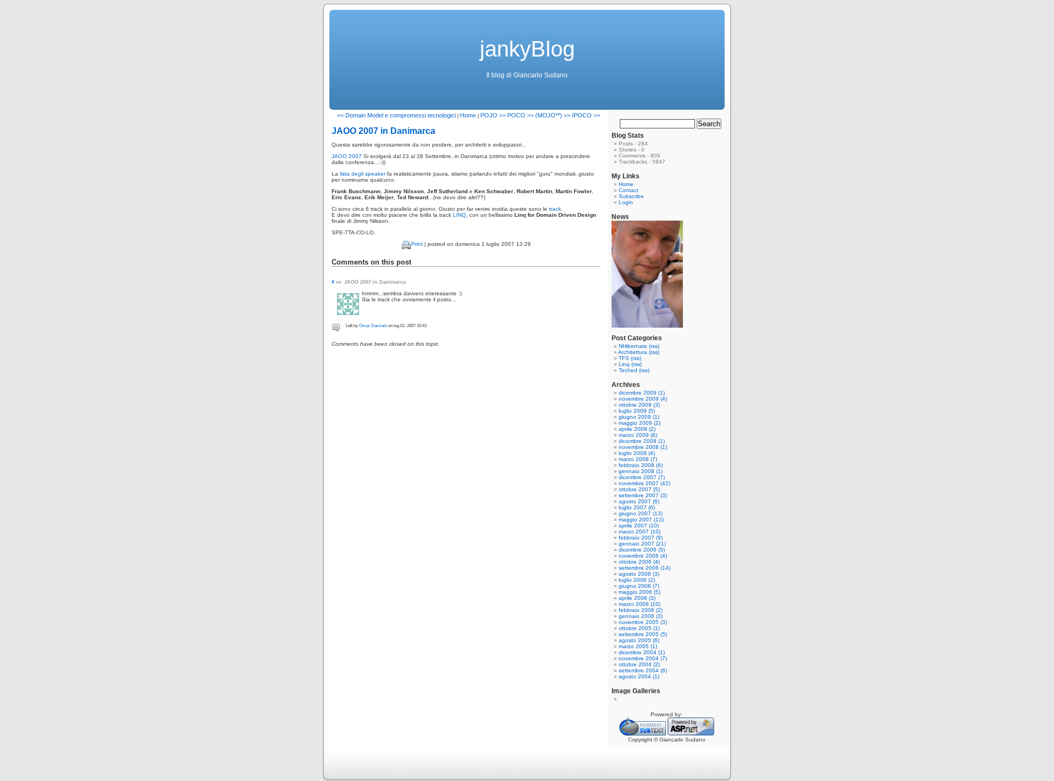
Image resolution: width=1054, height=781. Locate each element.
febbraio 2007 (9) (641, 538)
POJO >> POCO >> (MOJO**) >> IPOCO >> (540, 115)
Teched (628, 370)
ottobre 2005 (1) (639, 628)
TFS (624, 358)
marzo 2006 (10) (639, 604)
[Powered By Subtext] (642, 734)
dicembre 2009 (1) (642, 393)
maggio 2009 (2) (639, 423)
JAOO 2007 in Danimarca (383, 131)
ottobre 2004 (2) (639, 664)
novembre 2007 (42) (644, 483)
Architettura (632, 352)
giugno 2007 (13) (641, 513)
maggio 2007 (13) (641, 519)
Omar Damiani (373, 325)
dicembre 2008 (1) (642, 441)
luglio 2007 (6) (637, 507)
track (555, 209)
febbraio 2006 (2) (641, 610)
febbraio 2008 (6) (641, 465)
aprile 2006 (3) (637, 598)
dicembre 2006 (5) (642, 550)
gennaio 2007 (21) (642, 544)
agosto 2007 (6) (639, 501)
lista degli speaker (362, 174)
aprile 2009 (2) (637, 429)
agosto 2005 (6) (639, 640)
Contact (628, 190)
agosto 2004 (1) (639, 676)
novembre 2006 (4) (643, 556)
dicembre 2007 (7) (642, 477)
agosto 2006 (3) (639, 574)
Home (468, 115)
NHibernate (633, 346)
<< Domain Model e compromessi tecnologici (396, 115)
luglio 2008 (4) (637, 453)
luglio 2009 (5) (637, 411)
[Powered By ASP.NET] (691, 734)
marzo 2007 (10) (639, 532)
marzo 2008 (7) (638, 459)
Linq (624, 364)
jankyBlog (527, 49)
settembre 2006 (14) (644, 568)
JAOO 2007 (347, 156)
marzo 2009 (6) (638, 435)
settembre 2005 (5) (643, 634)
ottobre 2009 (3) (639, 405)
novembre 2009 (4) (643, 399)
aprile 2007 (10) (639, 525)
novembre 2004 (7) (643, 658)
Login (626, 202)
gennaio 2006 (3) (641, 616)
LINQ (459, 215)
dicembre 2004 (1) (642, 652)
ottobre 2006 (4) (639, 562)
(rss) (654, 346)
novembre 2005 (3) (643, 622)
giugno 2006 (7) (639, 586)
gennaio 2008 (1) (641, 471)
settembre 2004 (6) (643, 670)
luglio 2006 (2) (637, 580)
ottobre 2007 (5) (639, 489)
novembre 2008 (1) (643, 447)
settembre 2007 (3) (643, 495)
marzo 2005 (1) (638, 646)
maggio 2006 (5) (639, 592)
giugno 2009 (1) (639, 417)
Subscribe (631, 196)
